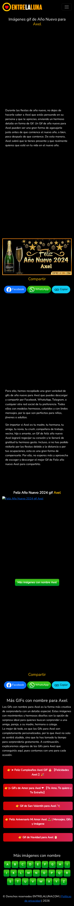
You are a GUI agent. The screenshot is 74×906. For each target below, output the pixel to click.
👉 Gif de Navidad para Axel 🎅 (37, 837)
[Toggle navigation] (67, 6)
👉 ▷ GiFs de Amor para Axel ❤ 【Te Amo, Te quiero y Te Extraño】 (38, 790)
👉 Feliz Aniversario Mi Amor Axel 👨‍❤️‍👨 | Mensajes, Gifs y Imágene (38, 821)
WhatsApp (42, 289)
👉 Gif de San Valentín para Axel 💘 (38, 806)
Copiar (63, 289)
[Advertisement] (37, 68)
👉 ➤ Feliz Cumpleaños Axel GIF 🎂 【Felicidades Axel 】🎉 (38, 772)
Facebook (17, 289)
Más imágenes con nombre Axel (37, 582)
